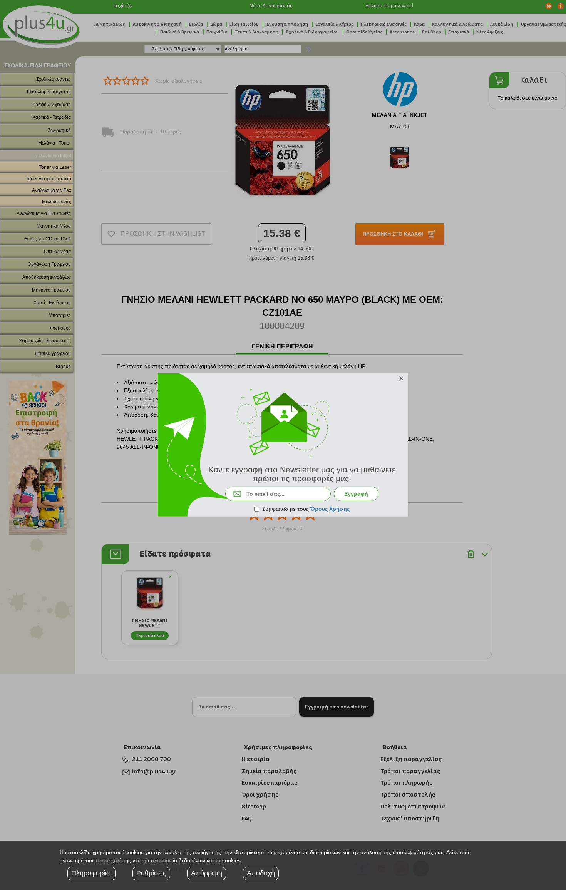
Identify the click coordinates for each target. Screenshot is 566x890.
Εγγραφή (356, 494)
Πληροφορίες (91, 873)
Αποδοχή (261, 873)
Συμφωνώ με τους (306, 509)
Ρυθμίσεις (151, 873)
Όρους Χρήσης (330, 509)
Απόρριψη (206, 873)
